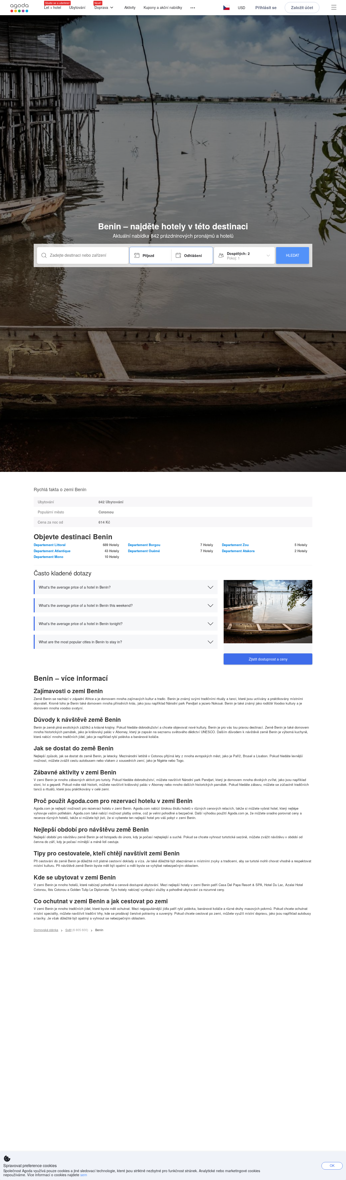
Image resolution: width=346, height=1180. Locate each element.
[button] (226, 7)
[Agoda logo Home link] (19, 7)
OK (332, 1165)
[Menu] (190, 8)
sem (83, 1174)
